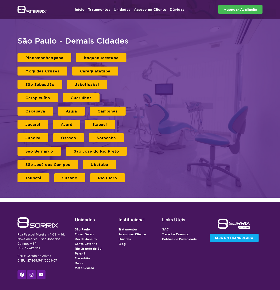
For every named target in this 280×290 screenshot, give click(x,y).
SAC (165, 229)
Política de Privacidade (179, 239)
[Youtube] (41, 274)
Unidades (122, 9)
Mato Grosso (84, 268)
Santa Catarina (86, 244)
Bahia (79, 263)
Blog (122, 244)
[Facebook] (22, 274)
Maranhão (82, 258)
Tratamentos (99, 9)
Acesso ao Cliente (150, 9)
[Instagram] (31, 274)
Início (80, 9)
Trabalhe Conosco (175, 234)
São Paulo (82, 229)
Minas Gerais (84, 234)
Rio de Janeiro (86, 239)
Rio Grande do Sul (88, 248)
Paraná (80, 253)
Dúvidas (177, 9)
